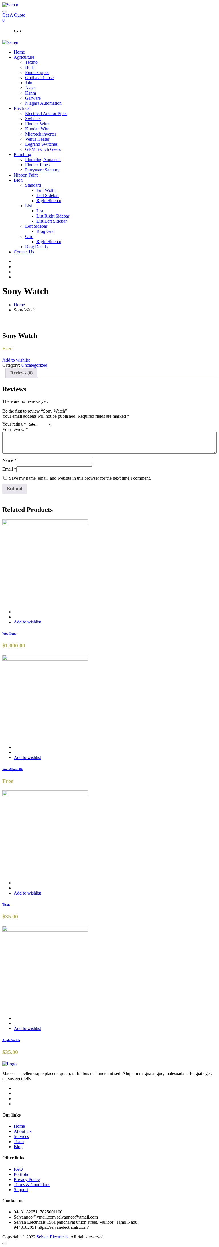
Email (9, 469)
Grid (29, 236)
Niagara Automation (43, 103)
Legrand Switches (41, 144)
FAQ (18, 1169)
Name (9, 460)
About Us (22, 1131)
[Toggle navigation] (4, 11)
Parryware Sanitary (42, 169)
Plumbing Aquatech (43, 159)
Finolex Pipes (37, 164)
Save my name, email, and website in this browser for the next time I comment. (80, 478)
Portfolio (21, 1174)
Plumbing (22, 154)
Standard (33, 185)
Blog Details (36, 246)
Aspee (30, 87)
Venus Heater (37, 139)
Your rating (14, 424)
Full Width (46, 190)
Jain (28, 82)
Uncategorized (34, 365)
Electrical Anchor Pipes (46, 113)
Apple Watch (11, 1040)
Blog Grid (45, 231)
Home (19, 52)
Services (21, 1136)
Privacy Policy (27, 1179)
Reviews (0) (21, 372)
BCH (30, 67)
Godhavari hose (39, 77)
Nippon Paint (26, 175)
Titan (6, 904)
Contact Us (24, 251)
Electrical (22, 108)
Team (19, 1141)
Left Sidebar (47, 195)
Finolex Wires (37, 123)
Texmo (31, 62)
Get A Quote (13, 15)
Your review (15, 429)
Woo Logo (9, 633)
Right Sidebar (48, 200)
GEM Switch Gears (43, 149)
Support (21, 1189)
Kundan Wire (37, 128)
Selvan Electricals (52, 1236)
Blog (18, 180)
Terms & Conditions (32, 1184)
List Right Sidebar (52, 216)
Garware (33, 98)
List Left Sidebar (51, 221)
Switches (33, 118)
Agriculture (24, 57)
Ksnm (30, 93)
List (28, 205)
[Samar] (10, 4)
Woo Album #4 (12, 769)
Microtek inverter (40, 134)
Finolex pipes (37, 72)
